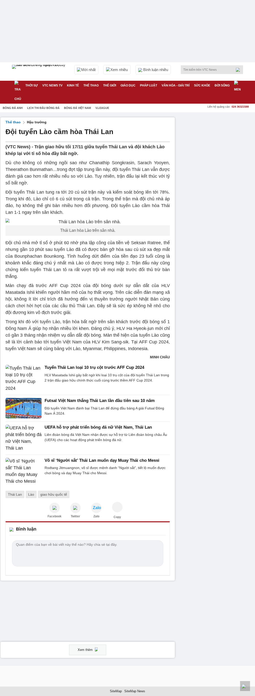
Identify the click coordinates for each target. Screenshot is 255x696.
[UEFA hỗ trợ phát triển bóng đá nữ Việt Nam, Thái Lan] (23, 438)
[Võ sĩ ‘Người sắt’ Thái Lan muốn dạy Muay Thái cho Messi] (23, 471)
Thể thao (91, 85)
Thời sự (31, 85)
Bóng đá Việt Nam (77, 107)
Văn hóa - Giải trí (176, 85)
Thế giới (109, 85)
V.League (102, 107)
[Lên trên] (245, 686)
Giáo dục (128, 85)
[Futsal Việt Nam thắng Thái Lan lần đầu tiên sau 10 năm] (23, 408)
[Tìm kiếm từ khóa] (239, 70)
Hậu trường (37, 122)
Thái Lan (15, 494)
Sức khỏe (202, 85)
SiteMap (116, 691)
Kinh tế (73, 85)
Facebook (55, 516)
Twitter (75, 516)
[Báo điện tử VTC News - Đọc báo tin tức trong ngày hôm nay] (39, 71)
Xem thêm (86, 650)
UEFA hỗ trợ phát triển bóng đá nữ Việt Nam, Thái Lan (98, 427)
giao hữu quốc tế (53, 494)
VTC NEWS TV (52, 85)
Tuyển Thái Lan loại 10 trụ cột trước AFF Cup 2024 (94, 367)
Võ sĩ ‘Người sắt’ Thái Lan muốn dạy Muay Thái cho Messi (102, 460)
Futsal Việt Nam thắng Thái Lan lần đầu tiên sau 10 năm (100, 400)
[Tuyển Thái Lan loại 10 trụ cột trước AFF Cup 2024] (23, 378)
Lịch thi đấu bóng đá (43, 107)
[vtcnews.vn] (54, 508)
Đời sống (222, 85)
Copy (117, 517)
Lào (31, 494)
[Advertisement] (217, 148)
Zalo (96, 516)
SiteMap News (134, 691)
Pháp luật (148, 85)
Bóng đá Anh (13, 107)
